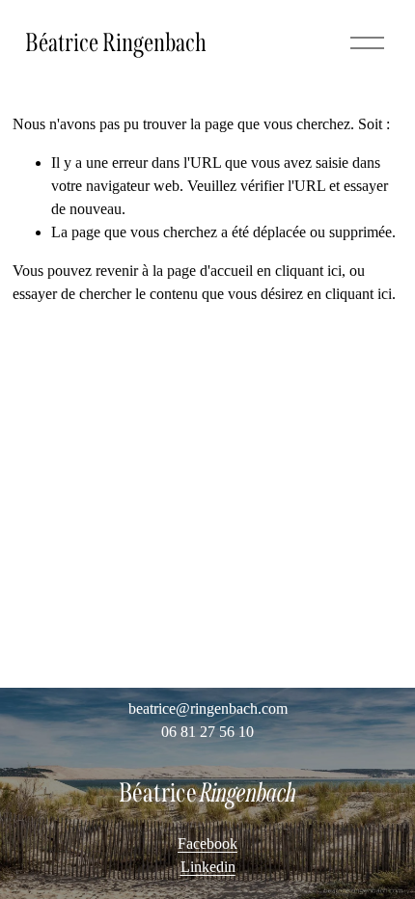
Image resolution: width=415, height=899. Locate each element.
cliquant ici (308, 270)
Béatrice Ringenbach (116, 42)
